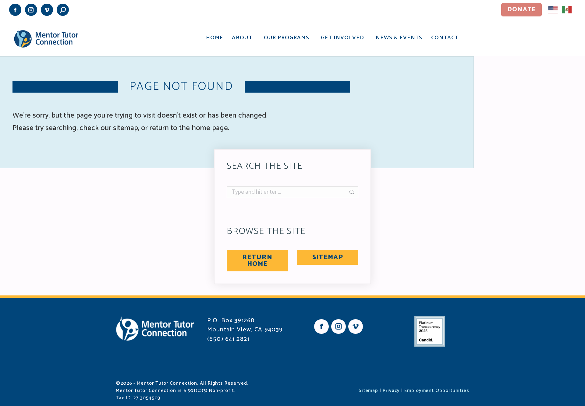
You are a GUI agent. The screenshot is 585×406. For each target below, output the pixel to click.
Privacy (391, 391)
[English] (553, 9)
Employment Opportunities (436, 391)
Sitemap (368, 391)
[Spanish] (567, 9)
